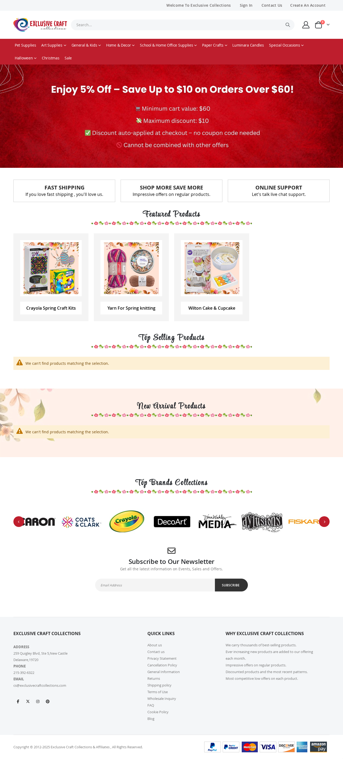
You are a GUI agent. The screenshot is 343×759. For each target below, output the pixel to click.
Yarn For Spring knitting (131, 308)
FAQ (150, 705)
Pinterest (48, 701)
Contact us (156, 651)
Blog (150, 718)
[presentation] (18, 521)
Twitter (28, 701)
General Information (163, 671)
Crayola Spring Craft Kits (51, 308)
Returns (153, 678)
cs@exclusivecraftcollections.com (39, 685)
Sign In (246, 5)
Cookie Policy (158, 711)
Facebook (18, 701)
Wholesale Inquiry (161, 698)
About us (154, 645)
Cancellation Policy (162, 665)
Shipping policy (159, 685)
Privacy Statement (162, 658)
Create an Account (308, 5)
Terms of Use (157, 691)
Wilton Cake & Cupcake (211, 308)
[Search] (288, 25)
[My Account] (306, 24)
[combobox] (182, 25)
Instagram (38, 701)
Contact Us (272, 5)
